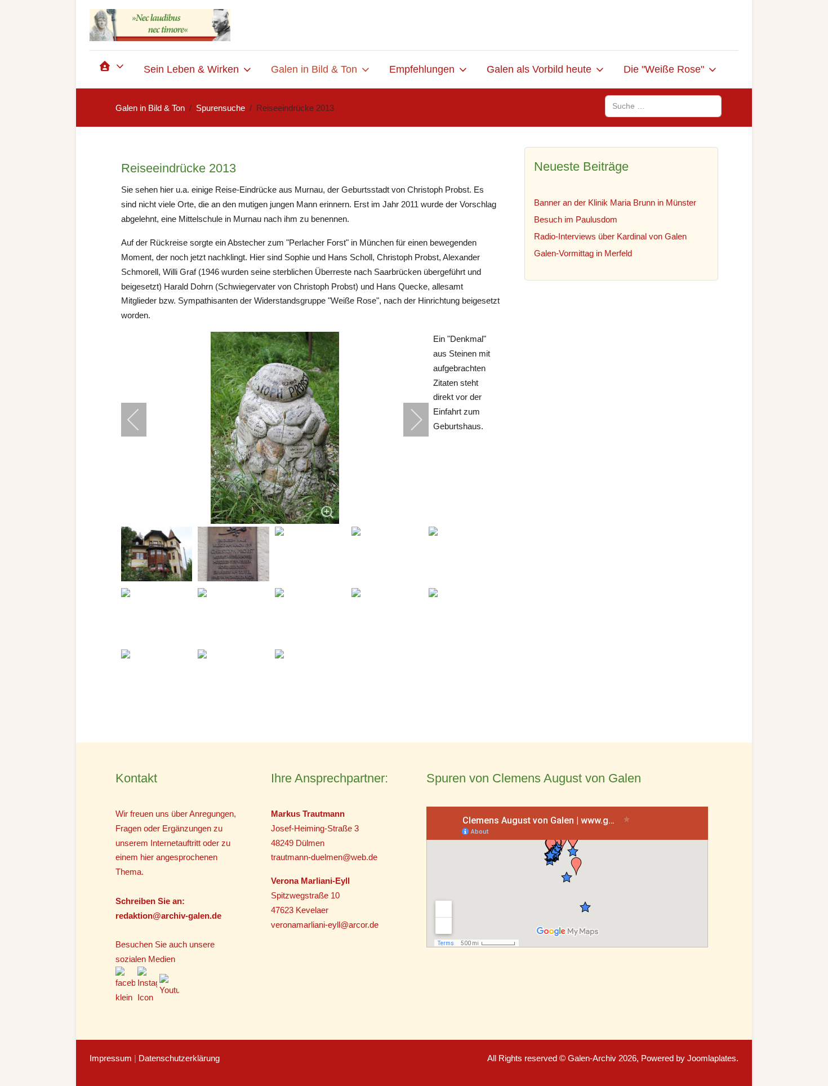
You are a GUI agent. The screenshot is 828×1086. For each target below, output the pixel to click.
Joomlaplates (711, 1058)
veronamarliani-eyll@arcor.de (325, 924)
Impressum (111, 1058)
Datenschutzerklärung (179, 1058)
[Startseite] (112, 69)
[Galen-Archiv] (160, 25)
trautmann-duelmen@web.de (324, 857)
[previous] (141, 420)
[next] (409, 420)
